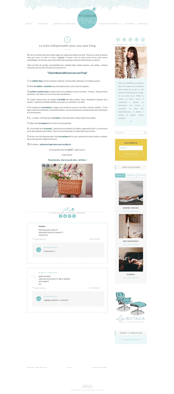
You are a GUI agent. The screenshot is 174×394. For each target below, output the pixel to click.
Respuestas (40, 239)
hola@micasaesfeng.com (131, 339)
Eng (126, 44)
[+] (131, 121)
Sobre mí (43, 23)
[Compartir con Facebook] (61, 217)
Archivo (141, 175)
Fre (132, 44)
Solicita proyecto (110, 23)
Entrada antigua (99, 367)
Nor (144, 44)
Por (138, 44)
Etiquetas (131, 175)
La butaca (129, 23)
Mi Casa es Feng (95, 390)
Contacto (143, 23)
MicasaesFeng (50, 247)
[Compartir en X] (65, 217)
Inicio (29, 23)
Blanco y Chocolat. (48, 272)
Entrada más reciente (37, 367)
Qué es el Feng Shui (64, 23)
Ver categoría (131, 211)
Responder (94, 239)
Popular (120, 175)
